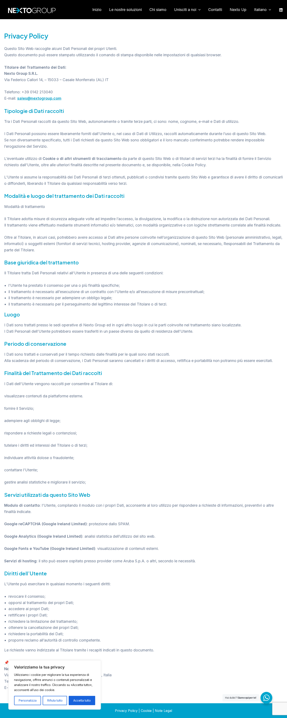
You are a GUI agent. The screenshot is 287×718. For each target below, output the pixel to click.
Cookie (146, 711)
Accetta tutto (82, 700)
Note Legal (163, 711)
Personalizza (28, 700)
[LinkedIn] (281, 10)
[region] (54, 685)
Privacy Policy (126, 711)
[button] (198, 10)
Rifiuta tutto (55, 700)
